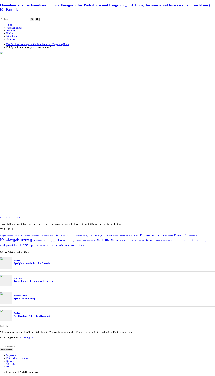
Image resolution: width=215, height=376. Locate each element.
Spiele (196, 240)
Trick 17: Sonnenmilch (10, 218)
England (101, 236)
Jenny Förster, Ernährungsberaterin (33, 281)
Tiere (23, 245)
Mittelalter (81, 240)
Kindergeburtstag (16, 239)
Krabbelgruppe (50, 241)
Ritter (141, 240)
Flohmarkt (147, 235)
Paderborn (124, 241)
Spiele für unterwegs (25, 298)
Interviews (11, 36)
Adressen (11, 39)
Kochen (38, 240)
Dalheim (93, 236)
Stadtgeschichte (9, 245)
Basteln (59, 235)
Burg (85, 235)
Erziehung (125, 235)
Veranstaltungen (14, 27)
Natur (114, 240)
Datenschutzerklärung (17, 358)
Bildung (79, 236)
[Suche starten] (32, 19)
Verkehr (39, 246)
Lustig (72, 241)
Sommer (187, 241)
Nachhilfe (103, 240)
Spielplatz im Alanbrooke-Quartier (32, 263)
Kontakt (10, 361)
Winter (80, 245)
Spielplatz (205, 241)
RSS (8, 366)
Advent (18, 235)
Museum (91, 240)
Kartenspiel (193, 236)
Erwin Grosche (112, 236)
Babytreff (35, 236)
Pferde (133, 240)
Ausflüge (10, 30)
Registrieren (6, 350)
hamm (170, 236)
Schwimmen (163, 240)
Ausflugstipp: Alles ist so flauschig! (32, 316)
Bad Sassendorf (46, 236)
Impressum (11, 355)
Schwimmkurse (177, 241)
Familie (135, 235)
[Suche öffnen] (37, 19)
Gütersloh (161, 235)
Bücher (10, 33)
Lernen (63, 240)
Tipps (9, 24)
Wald (45, 245)
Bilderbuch (70, 236)
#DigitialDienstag (6, 236)
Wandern (53, 245)
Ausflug (26, 236)
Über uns (10, 363)
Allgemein (17, 295)
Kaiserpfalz (180, 235)
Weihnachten (67, 245)
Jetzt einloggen (26, 337)
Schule (149, 240)
